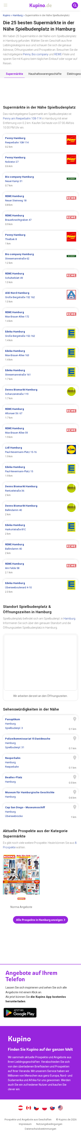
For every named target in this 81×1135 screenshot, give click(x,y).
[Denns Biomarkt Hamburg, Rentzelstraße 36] (40, 490)
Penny (26, 54)
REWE (58, 54)
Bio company (40, 54)
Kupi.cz (37, 1108)
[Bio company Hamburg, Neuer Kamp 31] (40, 181)
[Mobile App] (20, 1013)
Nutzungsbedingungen (49, 1124)
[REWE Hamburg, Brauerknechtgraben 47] (40, 219)
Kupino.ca (28, 1108)
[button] (40, 920)
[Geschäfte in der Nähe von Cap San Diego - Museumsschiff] (40, 811)
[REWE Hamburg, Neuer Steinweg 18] (40, 200)
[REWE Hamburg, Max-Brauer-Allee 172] (40, 316)
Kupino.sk (52, 1108)
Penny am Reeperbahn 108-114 (22, 118)
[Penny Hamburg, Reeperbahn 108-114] (40, 142)
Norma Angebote (21, 882)
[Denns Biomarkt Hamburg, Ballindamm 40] (40, 510)
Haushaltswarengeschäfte (45, 73)
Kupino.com (61, 1108)
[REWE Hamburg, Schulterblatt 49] (40, 277)
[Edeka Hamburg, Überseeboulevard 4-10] (40, 587)
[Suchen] (75, 5)
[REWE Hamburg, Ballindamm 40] (40, 548)
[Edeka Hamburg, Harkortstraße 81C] (40, 529)
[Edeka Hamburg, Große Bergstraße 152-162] (40, 336)
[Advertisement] (40, 91)
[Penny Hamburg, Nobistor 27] (40, 161)
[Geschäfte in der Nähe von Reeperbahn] (40, 762)
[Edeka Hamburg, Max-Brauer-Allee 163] (40, 355)
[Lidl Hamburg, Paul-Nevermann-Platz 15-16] (40, 452)
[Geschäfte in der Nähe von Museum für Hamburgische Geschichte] (40, 794)
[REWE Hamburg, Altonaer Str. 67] (40, 413)
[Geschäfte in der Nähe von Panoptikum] (40, 723)
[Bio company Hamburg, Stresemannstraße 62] (40, 258)
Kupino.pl (44, 1108)
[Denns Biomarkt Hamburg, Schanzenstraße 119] (40, 394)
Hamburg (18, 15)
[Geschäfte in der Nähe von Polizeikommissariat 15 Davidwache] (40, 743)
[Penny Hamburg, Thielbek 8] (40, 239)
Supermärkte (14, 73)
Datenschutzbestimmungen (40, 1128)
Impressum (25, 1124)
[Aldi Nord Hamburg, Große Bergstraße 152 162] (40, 297)
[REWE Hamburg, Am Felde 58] (40, 568)
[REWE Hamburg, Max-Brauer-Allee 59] (40, 432)
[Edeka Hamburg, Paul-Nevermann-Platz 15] (40, 471)
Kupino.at (20, 1108)
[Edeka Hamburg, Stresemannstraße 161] (40, 374)
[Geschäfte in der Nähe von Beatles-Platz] (40, 779)
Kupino (6, 15)
